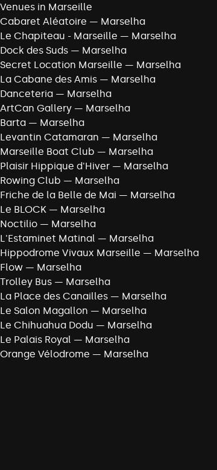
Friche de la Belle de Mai (58, 195)
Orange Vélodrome (45, 354)
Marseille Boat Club (47, 151)
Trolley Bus (26, 281)
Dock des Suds (34, 50)
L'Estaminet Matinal (47, 238)
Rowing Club (30, 180)
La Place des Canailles (54, 296)
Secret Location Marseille (61, 64)
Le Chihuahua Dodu (46, 325)
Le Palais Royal (35, 339)
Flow (11, 267)
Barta (13, 122)
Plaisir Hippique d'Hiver (55, 166)
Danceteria (26, 93)
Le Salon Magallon (44, 310)
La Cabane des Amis (48, 79)
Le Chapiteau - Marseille (59, 36)
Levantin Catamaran (49, 137)
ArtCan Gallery (36, 108)
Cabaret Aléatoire (43, 21)
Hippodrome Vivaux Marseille (70, 252)
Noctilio (18, 224)
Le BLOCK (23, 209)
